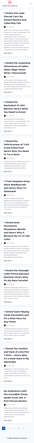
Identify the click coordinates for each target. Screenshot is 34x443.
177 (18, 428)
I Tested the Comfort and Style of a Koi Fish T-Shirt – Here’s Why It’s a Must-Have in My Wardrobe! (16, 355)
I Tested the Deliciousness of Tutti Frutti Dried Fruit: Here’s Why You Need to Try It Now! (16, 148)
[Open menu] (30, 3)
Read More (8, 53)
